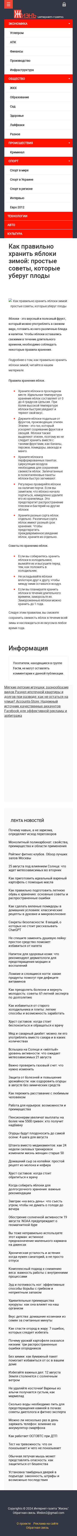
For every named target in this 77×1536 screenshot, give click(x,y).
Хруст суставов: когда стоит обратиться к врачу (30, 1175)
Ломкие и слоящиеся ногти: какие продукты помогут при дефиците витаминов (35, 977)
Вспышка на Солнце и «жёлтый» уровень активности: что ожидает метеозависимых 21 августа (34, 1053)
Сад (12, 106)
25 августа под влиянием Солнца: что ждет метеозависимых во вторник (37, 868)
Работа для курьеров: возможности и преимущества (37, 1107)
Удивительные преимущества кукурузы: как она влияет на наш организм (34, 1304)
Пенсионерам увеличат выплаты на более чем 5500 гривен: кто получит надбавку (36, 1121)
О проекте (24, 1523)
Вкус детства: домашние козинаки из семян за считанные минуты (37, 1318)
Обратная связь (37, 1527)
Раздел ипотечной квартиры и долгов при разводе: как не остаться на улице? (36, 697)
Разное (15, 134)
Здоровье (17, 116)
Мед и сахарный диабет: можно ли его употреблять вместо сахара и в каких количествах (38, 1037)
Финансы (16, 51)
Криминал (17, 152)
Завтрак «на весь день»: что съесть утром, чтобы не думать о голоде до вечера (36, 1205)
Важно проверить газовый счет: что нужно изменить (36, 1067)
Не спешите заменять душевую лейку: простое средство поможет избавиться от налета (38, 942)
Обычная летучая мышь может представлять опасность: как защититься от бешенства (32, 1460)
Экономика (18, 24)
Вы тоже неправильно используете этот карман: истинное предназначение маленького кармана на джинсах (38, 1239)
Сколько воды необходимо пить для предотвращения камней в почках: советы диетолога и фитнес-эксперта (37, 1408)
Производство (20, 60)
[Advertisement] (38, 756)
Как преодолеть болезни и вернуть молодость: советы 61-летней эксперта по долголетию (38, 993)
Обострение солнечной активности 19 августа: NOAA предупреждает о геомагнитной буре (38, 1221)
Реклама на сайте (45, 1523)
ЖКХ (13, 88)
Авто (11, 225)
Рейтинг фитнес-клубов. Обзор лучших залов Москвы (38, 856)
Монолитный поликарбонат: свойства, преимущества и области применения (38, 844)
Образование (19, 97)
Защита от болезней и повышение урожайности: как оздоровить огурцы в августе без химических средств (37, 1081)
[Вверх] (8, 4)
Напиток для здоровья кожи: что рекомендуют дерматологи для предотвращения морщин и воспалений (34, 960)
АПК (13, 42)
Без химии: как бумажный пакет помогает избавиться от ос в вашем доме (36, 1360)
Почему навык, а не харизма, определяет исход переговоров (32, 832)
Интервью (17, 198)
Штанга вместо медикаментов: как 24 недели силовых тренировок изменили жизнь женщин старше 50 (37, 1149)
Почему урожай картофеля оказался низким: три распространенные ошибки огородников (36, 1344)
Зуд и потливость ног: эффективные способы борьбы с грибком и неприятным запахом (36, 1288)
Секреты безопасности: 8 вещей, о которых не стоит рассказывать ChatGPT (35, 926)
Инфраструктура (22, 70)
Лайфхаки (17, 125)
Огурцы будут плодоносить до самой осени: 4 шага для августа (37, 1135)
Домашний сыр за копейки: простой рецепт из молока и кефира (36, 1163)
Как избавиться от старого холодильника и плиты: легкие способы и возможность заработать (36, 1009)
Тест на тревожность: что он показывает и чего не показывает (35, 1446)
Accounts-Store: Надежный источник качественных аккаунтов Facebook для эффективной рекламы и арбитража (35, 708)
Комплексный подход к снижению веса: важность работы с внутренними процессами (38, 1272)
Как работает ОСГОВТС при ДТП (33, 1436)
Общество (17, 79)
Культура (15, 234)
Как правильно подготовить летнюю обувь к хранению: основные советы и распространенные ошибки (38, 894)
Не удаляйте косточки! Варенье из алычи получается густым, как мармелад (35, 1392)
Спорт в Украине (21, 179)
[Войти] (64, 4)
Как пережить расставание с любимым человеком (38, 1095)
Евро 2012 (17, 207)
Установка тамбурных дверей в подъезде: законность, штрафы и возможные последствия (34, 1476)
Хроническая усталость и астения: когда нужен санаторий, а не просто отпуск (36, 1256)
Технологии (17, 216)
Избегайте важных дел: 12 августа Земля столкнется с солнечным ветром (35, 1376)
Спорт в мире (19, 170)
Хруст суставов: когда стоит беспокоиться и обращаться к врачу (36, 1023)
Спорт (13, 161)
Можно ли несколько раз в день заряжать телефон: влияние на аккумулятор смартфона (33, 1424)
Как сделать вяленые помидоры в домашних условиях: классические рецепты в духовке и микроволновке (37, 910)
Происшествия (21, 143)
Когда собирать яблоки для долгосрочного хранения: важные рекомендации (35, 1189)
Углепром (17, 33)
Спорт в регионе (21, 189)
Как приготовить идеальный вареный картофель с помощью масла (38, 880)
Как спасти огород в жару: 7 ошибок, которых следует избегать (36, 1330)
